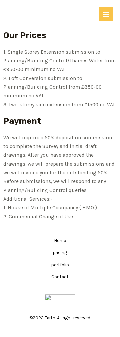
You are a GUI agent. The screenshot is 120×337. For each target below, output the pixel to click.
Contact (60, 276)
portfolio (60, 264)
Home (60, 240)
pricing (60, 252)
